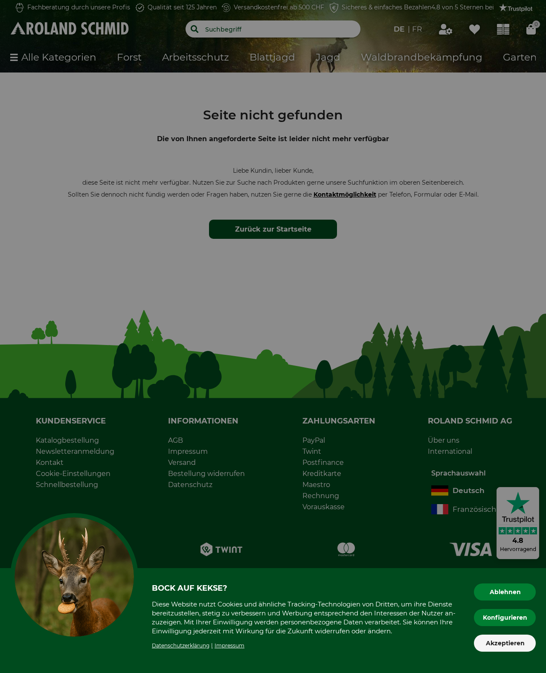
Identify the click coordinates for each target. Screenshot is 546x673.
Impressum (229, 645)
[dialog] (273, 336)
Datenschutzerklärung (180, 645)
